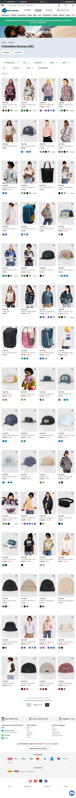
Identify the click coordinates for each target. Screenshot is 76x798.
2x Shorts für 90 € (55, 20)
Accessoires (18, 52)
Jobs (28, 730)
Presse (28, 735)
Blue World (30, 5)
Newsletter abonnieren (38, 748)
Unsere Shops (12, 5)
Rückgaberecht (67, 2)
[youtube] (35, 781)
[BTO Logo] (13, 10)
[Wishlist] (17, 79)
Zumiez (29, 737)
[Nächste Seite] (47, 705)
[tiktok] (40, 781)
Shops (28, 729)
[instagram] (30, 781)
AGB (9, 786)
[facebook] (45, 781)
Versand (54, 730)
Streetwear (6, 52)
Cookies (66, 786)
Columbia (11, 42)
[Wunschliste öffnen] (65, 5)
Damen (38, 10)
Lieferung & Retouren (14, 2)
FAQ (53, 727)
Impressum (47, 786)
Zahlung (54, 729)
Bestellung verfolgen (57, 735)
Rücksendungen (56, 732)
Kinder (48, 10)
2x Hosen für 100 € (29, 20)
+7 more (16, 110)
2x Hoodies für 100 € (42, 20)
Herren (27, 10)
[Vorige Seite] (29, 705)
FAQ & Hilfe (21, 5)
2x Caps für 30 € (41, 22)
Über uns (29, 727)
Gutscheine (55, 734)
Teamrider (29, 732)
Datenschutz (27, 786)
